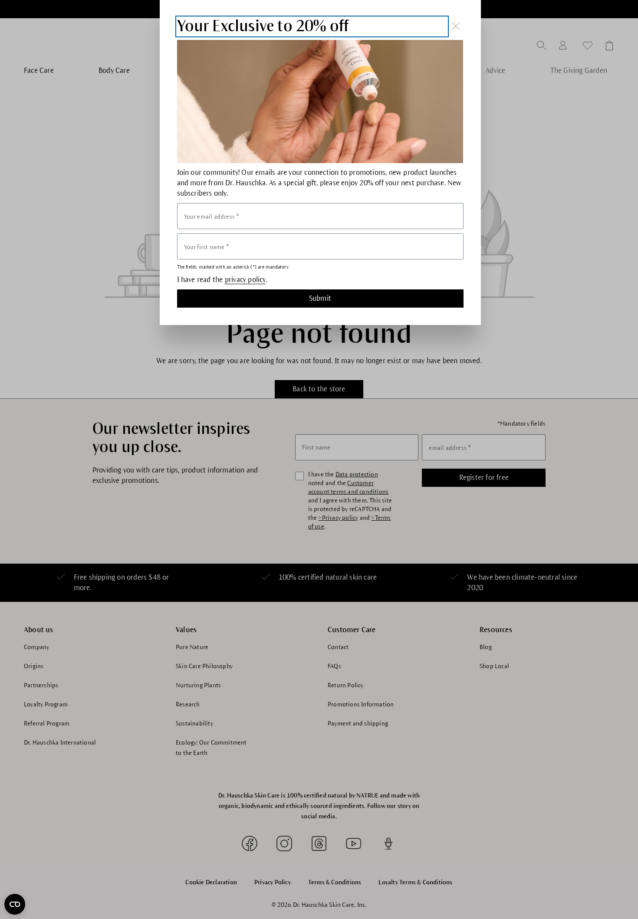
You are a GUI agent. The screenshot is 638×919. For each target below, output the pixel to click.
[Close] (456, 26)
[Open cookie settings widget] (14, 904)
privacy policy (245, 280)
